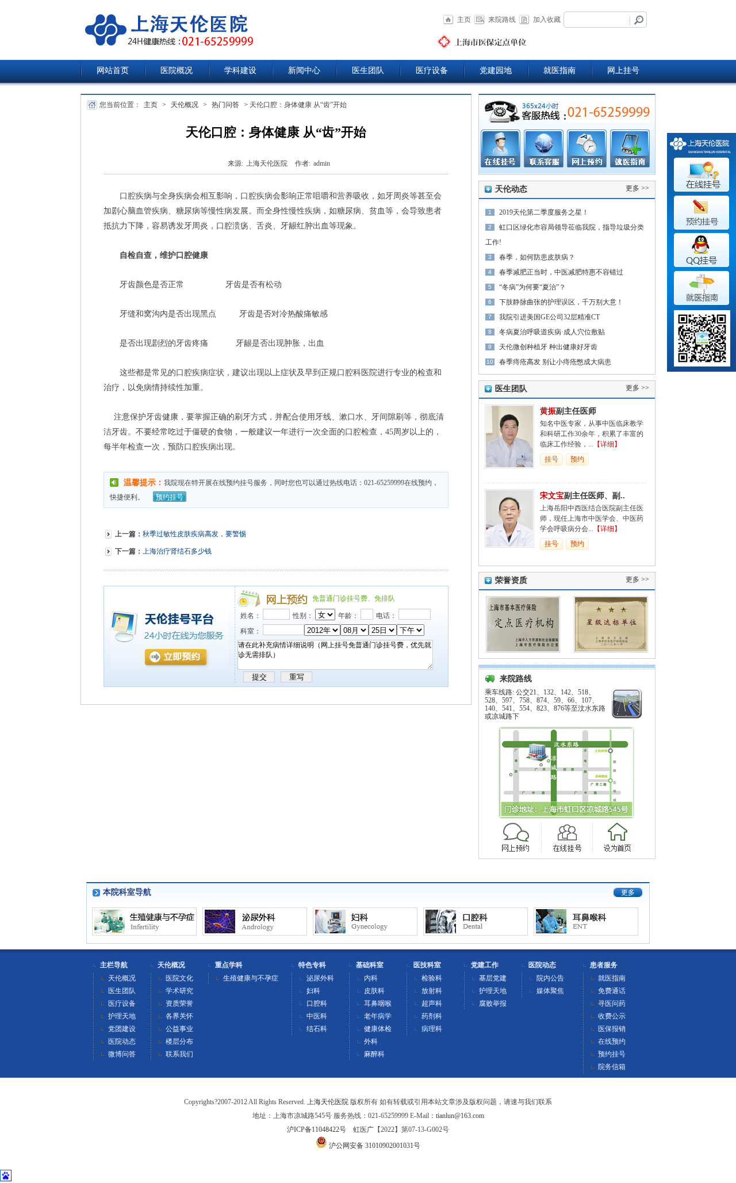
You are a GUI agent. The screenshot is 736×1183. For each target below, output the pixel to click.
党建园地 (496, 70)
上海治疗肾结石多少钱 (177, 551)
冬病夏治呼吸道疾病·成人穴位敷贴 (552, 332)
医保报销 (612, 1029)
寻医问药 (612, 1003)
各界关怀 (179, 1016)
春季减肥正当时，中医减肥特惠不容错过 (561, 272)
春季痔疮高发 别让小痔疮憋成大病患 (555, 362)
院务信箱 (612, 1067)
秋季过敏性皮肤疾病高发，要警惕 (194, 534)
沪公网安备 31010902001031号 (373, 1146)
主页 (464, 20)
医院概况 (176, 70)
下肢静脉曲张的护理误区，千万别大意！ (561, 302)
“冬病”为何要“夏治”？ (532, 287)
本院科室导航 (127, 892)
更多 (628, 892)
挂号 (551, 459)
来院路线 (502, 20)
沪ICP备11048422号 (316, 1129)
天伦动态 (511, 189)
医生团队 (368, 70)
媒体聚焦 (550, 991)
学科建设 (240, 70)
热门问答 (225, 105)
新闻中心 (304, 70)
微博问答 (122, 1054)
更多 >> (637, 188)
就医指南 (559, 70)
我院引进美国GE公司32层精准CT (549, 317)
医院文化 (179, 978)
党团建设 (122, 1029)
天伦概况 (184, 105)
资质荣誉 (179, 1003)
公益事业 (179, 1029)
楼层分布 (179, 1041)
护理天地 (122, 1016)
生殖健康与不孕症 (250, 978)
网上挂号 (623, 70)
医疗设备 (432, 70)
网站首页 (113, 70)
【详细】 (607, 444)
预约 (577, 459)
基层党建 (493, 978)
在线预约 (612, 1041)
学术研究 (179, 991)
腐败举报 (493, 1003)
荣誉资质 (511, 580)
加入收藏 (547, 20)
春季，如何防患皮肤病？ (537, 257)
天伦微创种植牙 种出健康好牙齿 (548, 347)
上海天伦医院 (327, 1102)
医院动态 (122, 1041)
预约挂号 (169, 497)
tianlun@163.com (460, 1116)
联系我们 (179, 1054)
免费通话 (612, 991)
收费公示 (612, 1016)
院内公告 (550, 978)
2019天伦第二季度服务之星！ (544, 212)
